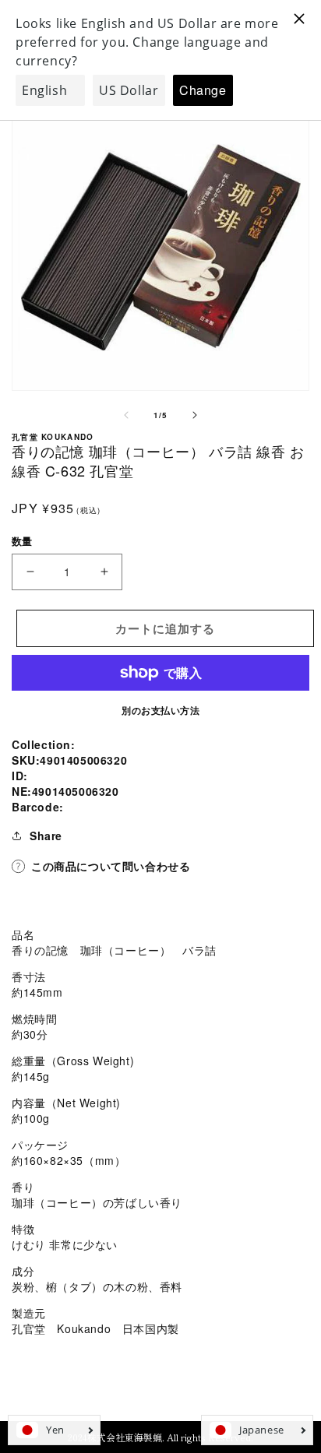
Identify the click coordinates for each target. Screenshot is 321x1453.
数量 (22, 540)
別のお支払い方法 (160, 710)
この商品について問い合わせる (110, 866)
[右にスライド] (195, 415)
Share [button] (46, 835)
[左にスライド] (126, 415)
